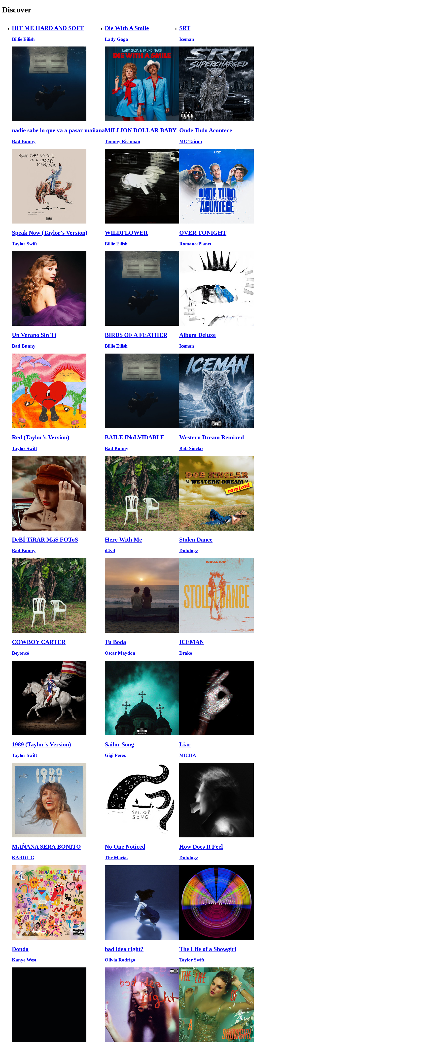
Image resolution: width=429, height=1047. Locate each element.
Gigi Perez (115, 755)
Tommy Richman (122, 141)
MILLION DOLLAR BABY (141, 130)
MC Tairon (190, 141)
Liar (185, 744)
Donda (20, 949)
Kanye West (24, 959)
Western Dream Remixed (211, 437)
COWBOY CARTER (39, 642)
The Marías (116, 857)
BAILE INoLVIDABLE (134, 437)
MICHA (187, 755)
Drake (185, 653)
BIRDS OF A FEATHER (136, 335)
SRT (184, 28)
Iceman (186, 39)
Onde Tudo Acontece (205, 130)
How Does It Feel (201, 846)
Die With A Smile (127, 28)
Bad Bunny (24, 141)
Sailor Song (119, 744)
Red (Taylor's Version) (40, 437)
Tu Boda (115, 642)
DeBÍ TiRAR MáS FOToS (45, 539)
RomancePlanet (195, 243)
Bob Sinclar (191, 448)
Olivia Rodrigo (120, 959)
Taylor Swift (24, 243)
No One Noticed (125, 846)
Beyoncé (20, 653)
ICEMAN (191, 642)
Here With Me (123, 539)
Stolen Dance (196, 539)
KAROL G (23, 857)
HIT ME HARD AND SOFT (48, 28)
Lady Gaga (116, 39)
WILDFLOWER (126, 232)
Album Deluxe (197, 335)
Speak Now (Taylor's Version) (49, 232)
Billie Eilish (23, 39)
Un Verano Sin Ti (34, 335)
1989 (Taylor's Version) (41, 744)
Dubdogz (188, 550)
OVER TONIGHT (202, 232)
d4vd (110, 550)
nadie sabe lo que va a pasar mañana (58, 130)
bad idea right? (124, 949)
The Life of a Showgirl (207, 949)
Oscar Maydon (120, 653)
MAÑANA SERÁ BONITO (46, 846)
